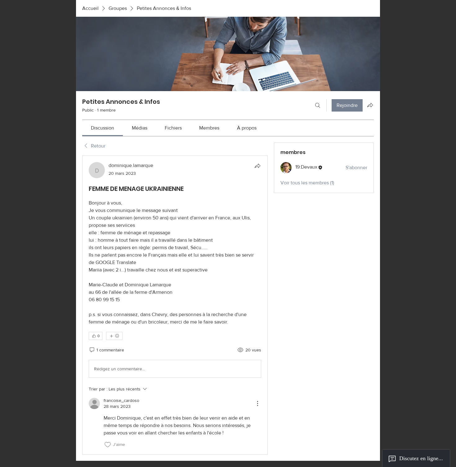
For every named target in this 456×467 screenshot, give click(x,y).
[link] (102, 127)
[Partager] (257, 166)
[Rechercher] (317, 105)
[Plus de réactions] (114, 336)
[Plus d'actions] (257, 403)
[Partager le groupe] (370, 105)
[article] (175, 305)
